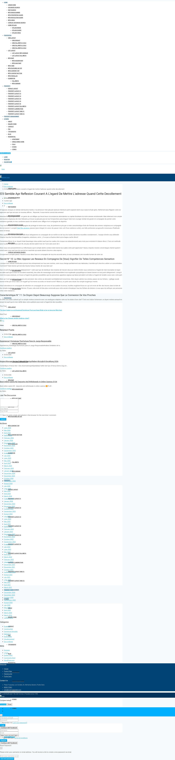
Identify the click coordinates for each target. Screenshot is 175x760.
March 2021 (8, 587)
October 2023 (8, 509)
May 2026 (7, 430)
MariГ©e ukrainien (23, 228)
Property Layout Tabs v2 (16, 114)
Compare (3, 704)
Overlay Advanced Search (17, 22)
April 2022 (7, 554)
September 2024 (10, 481)
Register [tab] (7, 711)
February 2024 (9, 499)
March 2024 (8, 496)
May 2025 (7, 461)
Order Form (12, 5)
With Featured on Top (15, 68)
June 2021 (7, 580)
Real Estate (8, 636)
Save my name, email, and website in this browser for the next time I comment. (29, 415)
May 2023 (7, 521)
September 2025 (10, 451)
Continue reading (6, 348)
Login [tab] (6, 708)
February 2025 (9, 468)
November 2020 (9, 595)
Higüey (6, 669)
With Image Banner (14, 12)
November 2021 (9, 567)
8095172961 (8, 687)
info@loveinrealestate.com (12, 690)
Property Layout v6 (14, 103)
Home (5, 2)
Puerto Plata (8, 671)
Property (7, 86)
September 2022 (10, 542)
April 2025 (7, 463)
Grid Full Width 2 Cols (19, 45)
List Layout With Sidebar (20, 53)
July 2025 (7, 456)
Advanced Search (14, 7)
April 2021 (7, 585)
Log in (6, 653)
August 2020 (8, 603)
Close (9, 704)
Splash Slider (16, 30)
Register (7, 159)
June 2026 (7, 428)
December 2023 (9, 504)
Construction (8, 629)
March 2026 (8, 435)
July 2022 (7, 547)
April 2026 (7, 433)
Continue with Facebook (9, 728)
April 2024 (7, 494)
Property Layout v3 (14, 96)
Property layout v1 (14, 91)
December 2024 (9, 473)
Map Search (12, 10)
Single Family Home (18, 141)
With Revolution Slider (15, 17)
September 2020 (10, 600)
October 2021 (8, 570)
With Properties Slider (15, 15)
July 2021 (7, 577)
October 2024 (8, 478)
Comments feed (9, 658)
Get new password (7, 759)
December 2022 (9, 534)
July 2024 (7, 486)
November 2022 (9, 537)
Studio (14, 147)
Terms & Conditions (21, 738)
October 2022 (8, 539)
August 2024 (8, 483)
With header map (17, 60)
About (10, 121)
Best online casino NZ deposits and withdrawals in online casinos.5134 (28, 382)
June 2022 (7, 549)
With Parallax (13, 76)
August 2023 (8, 514)
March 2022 (8, 557)
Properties (7, 35)
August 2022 (8, 544)
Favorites (8, 162)
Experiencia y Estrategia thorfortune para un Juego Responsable (25, 341)
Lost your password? (20, 723)
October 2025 (8, 448)
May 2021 (7, 582)
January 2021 (8, 590)
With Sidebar (16, 83)
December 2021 (9, 565)
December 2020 (9, 592)
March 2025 (8, 466)
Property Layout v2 (14, 93)
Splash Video (16, 33)
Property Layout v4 (14, 98)
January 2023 (8, 532)
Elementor (11, 78)
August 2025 (8, 453)
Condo (14, 149)
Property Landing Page (15, 109)
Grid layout (12, 38)
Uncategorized (9, 639)
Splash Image (16, 27)
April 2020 (7, 610)
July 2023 (7, 516)
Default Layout (13, 88)
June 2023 (7, 519)
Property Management (11, 116)
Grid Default (16, 40)
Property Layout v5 (14, 101)
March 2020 (8, 613)
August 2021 (8, 575)
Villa (13, 144)
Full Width (15, 81)
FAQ (9, 129)
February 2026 (9, 438)
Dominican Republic (11, 631)
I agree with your (15, 738)
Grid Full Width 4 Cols (19, 48)
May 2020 (7, 608)
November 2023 (9, 506)
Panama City (8, 674)
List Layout (11, 50)
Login (5, 157)
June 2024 (7, 489)
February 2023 (9, 529)
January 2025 (8, 471)
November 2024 (9, 476)
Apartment (15, 139)
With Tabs (11, 65)
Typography (12, 131)
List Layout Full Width (19, 55)
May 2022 (7, 552)
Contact (11, 126)
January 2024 (8, 501)
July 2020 (7, 605)
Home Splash (12, 25)
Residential (12, 136)
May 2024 (7, 491)
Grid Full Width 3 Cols (19, 43)
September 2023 (10, 511)
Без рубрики (8, 186)
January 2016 (8, 618)
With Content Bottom (15, 73)
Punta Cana (7, 676)
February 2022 (9, 559)
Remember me (7, 723)
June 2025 (7, 458)
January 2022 (8, 562)
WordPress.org (9, 660)
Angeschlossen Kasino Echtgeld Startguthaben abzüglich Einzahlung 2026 (29, 361)
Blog (9, 134)
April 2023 (7, 524)
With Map (11, 58)
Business (7, 626)
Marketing (7, 634)
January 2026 (8, 440)
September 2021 (10, 572)
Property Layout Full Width (17, 106)
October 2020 (8, 597)
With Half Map (16, 63)
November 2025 (9, 445)
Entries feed (8, 655)
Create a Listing (5, 153)
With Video (11, 20)
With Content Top (13, 71)
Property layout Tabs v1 (16, 111)
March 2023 (8, 527)
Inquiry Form (12, 124)
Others (6, 119)
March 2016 (8, 615)
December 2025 (9, 443)
